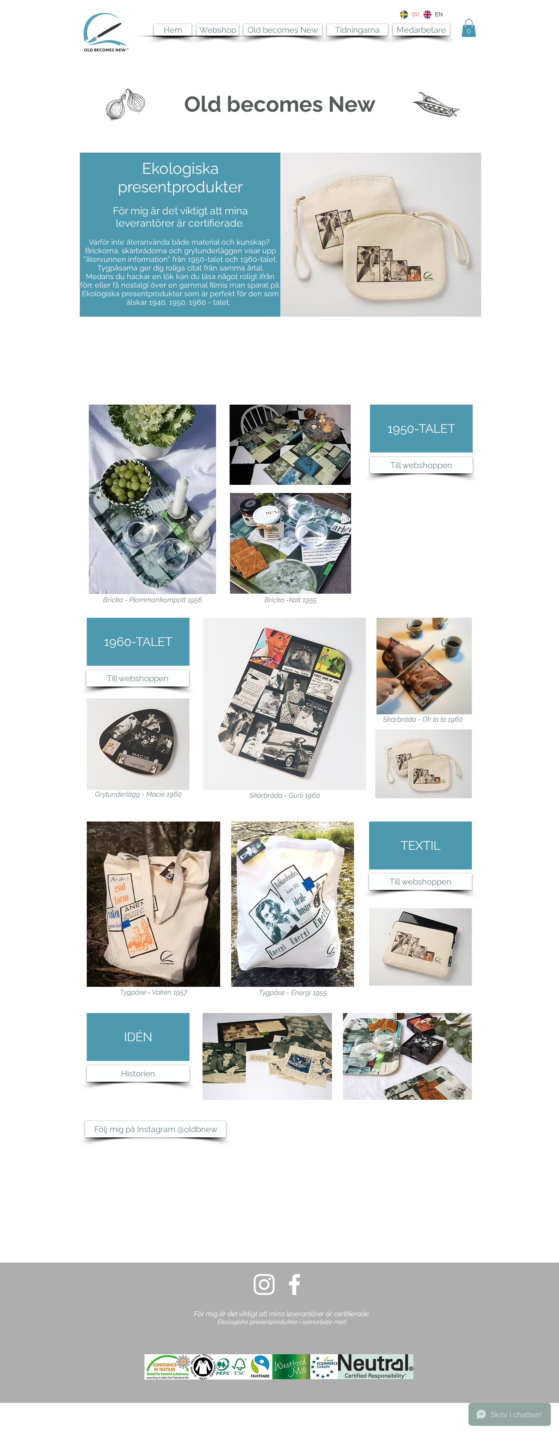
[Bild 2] (395, 305)
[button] (468, 28)
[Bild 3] (375, 305)
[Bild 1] (385, 305)
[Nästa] (474, 234)
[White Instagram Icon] (264, 1284)
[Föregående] (288, 234)
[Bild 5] (366, 305)
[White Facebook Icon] (294, 1284)
